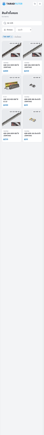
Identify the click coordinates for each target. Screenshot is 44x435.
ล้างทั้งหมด (18, 37)
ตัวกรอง (10, 29)
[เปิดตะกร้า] (35, 4)
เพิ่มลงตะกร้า (13, 57)
